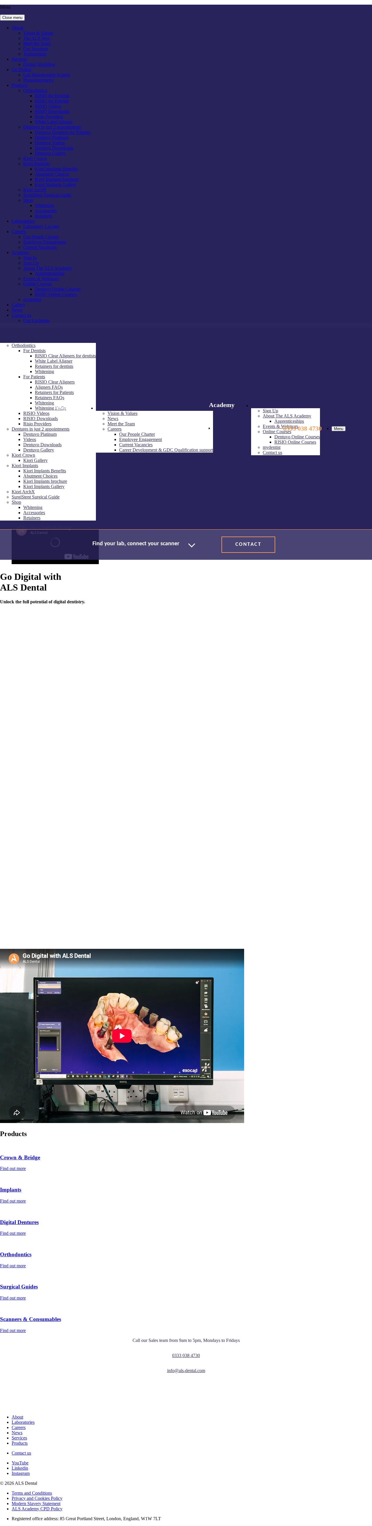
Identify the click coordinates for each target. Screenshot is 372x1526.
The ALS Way (36, 38)
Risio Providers (49, 116)
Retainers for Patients (54, 392)
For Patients (34, 376)
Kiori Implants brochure (57, 179)
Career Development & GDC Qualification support (166, 449)
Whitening (44, 205)
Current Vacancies (40, 247)
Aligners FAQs (49, 387)
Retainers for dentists (54, 366)
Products (20, 85)
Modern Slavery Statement (36, 1503)
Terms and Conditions (32, 1493)
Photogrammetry (38, 80)
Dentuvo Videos (50, 142)
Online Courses (37, 283)
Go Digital (21, 69)
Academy (20, 252)
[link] (58, 1394)
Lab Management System (46, 74)
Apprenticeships (50, 273)
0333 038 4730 (302, 428)
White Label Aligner (53, 121)
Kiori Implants (36, 163)
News (17, 309)
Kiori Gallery (35, 460)
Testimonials (34, 53)
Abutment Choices (52, 174)
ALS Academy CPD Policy (37, 1508)
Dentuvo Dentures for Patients (62, 132)
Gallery (18, 304)
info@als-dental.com (186, 1370)
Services (19, 59)
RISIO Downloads (52, 111)
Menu (338, 429)
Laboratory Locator (41, 226)
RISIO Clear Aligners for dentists (65, 355)
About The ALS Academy (47, 268)
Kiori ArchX (34, 189)
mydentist (32, 299)
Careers (19, 231)
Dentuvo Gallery (50, 153)
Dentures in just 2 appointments (52, 127)
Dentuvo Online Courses (58, 289)
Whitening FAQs (50, 408)
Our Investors (35, 48)
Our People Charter (41, 236)
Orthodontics (35, 90)
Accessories (46, 210)
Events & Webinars (41, 278)
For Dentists (34, 350)
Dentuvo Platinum (51, 137)
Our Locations (36, 320)
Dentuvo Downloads (54, 147)
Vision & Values (38, 32)
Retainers (43, 215)
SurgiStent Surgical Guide (47, 194)
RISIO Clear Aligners (55, 381)
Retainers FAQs (49, 397)
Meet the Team (37, 43)
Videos (29, 439)
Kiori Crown (35, 158)
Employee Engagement (44, 242)
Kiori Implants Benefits (56, 168)
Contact (248, 544)
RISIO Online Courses (56, 294)
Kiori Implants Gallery (55, 184)
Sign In (30, 257)
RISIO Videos (48, 106)
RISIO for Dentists (52, 95)
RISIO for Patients (52, 100)
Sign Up (31, 262)
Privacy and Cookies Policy (37, 1498)
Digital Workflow (39, 64)
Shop (28, 200)
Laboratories (23, 221)
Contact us (21, 315)
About (17, 27)
